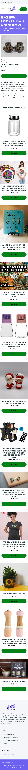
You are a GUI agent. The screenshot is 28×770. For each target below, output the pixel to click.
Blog (5, 743)
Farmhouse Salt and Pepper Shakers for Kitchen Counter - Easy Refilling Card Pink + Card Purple (14, 344)
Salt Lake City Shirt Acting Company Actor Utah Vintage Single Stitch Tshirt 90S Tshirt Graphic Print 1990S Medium (14, 188)
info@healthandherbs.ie (7, 2)
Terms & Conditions (18, 765)
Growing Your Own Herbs (11, 737)
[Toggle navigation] (3, 9)
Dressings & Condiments (15, 60)
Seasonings (4, 62)
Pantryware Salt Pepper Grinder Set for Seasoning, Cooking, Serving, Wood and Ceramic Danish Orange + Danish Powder (14, 641)
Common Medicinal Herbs (11, 740)
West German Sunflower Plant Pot (14, 594)
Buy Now (14, 76)
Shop (23, 9)
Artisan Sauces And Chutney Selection (14, 681)
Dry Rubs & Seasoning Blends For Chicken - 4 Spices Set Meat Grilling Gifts (14, 295)
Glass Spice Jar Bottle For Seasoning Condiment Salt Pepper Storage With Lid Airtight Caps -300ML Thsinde (14, 144)
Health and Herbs (9, 734)
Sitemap (18, 767)
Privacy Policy (11, 767)
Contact (10, 765)
